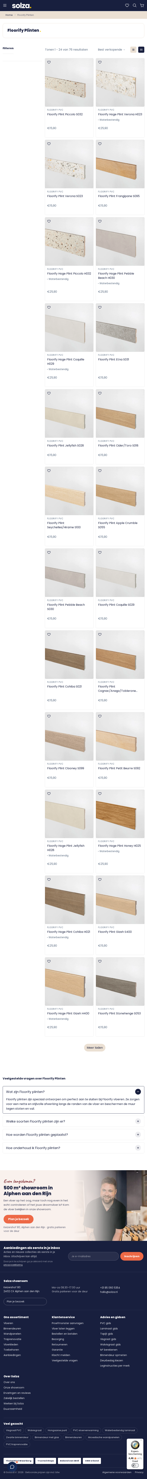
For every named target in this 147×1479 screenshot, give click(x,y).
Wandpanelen (12, 1334)
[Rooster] (141, 50)
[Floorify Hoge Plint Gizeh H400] (69, 981)
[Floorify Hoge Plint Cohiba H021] (69, 900)
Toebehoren (11, 1350)
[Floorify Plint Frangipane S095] (120, 164)
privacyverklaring (13, 1264)
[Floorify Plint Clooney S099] (69, 736)
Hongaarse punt (57, 1430)
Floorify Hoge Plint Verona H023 (120, 114)
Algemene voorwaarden (116, 1472)
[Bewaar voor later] (127, 5)
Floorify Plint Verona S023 (65, 196)
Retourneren (59, 1344)
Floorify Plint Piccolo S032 (65, 114)
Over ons (9, 1382)
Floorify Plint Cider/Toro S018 (118, 445)
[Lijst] (133, 50)
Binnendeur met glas (47, 1437)
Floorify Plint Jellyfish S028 (65, 445)
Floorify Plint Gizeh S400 (115, 932)
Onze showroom (14, 1387)
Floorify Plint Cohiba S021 (64, 686)
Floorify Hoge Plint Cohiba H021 (68, 932)
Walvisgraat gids (110, 1344)
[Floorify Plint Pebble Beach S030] (69, 573)
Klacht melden (61, 1355)
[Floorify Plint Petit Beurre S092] (120, 736)
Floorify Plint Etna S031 (113, 359)
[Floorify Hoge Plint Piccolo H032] (69, 241)
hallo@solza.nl (109, 1292)
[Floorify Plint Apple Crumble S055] (120, 491)
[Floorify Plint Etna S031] (120, 327)
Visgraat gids (108, 1339)
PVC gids (105, 1323)
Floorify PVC (55, 109)
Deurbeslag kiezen (111, 1360)
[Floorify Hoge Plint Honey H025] (120, 814)
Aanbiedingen (12, 1355)
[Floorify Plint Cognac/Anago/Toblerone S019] (120, 654)
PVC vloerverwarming (86, 1430)
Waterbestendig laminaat (120, 1430)
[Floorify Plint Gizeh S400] (120, 900)
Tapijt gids (106, 1334)
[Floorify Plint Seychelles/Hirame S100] (69, 491)
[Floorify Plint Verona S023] (69, 164)
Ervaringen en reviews (17, 1393)
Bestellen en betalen (64, 1334)
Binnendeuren (12, 1328)
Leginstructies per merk (115, 1365)
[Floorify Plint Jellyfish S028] (69, 413)
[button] (134, 5)
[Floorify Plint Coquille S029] (120, 573)
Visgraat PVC (13, 1430)
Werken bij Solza (14, 1403)
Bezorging (58, 1339)
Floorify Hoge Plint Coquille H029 (65, 361)
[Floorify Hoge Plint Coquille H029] (69, 327)
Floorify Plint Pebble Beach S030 (66, 607)
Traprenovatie (12, 1339)
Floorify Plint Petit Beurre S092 (119, 768)
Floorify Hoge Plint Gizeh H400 (68, 1013)
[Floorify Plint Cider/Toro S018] (120, 413)
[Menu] (5, 5)
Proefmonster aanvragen (68, 1323)
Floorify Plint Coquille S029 (116, 605)
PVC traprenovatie (17, 1444)
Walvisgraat (35, 1430)
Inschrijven (131, 1256)
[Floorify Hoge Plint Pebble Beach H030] (120, 241)
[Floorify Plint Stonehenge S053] (120, 981)
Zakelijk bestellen (14, 1398)
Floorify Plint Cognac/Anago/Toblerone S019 (117, 688)
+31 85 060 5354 (110, 1287)
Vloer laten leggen (63, 1328)
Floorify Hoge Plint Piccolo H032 (69, 273)
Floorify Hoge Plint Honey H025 (119, 846)
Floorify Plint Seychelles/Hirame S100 (64, 525)
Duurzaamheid (13, 1409)
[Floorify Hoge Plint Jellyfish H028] (69, 814)
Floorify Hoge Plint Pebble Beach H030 (116, 275)
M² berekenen (108, 1350)
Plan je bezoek (18, 1219)
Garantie (57, 1350)
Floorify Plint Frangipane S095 (119, 196)
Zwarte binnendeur (17, 1437)
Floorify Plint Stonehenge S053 (119, 1013)
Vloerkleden (11, 1344)
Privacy (139, 1472)
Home (9, 15)
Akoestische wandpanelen (103, 1437)
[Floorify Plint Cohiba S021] (69, 654)
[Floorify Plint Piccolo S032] (69, 82)
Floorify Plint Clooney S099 (65, 768)
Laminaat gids (109, 1328)
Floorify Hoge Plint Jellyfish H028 (65, 848)
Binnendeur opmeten (113, 1355)
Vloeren (8, 1323)
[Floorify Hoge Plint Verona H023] (120, 82)
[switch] (135, 1465)
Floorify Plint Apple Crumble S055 (117, 525)
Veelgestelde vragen (65, 1360)
